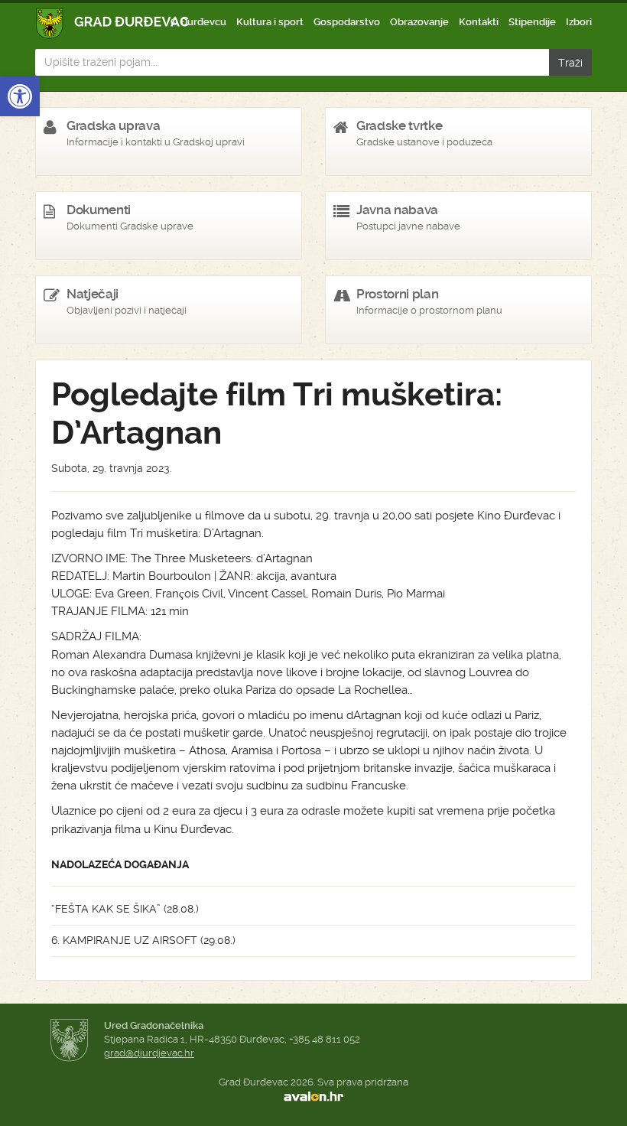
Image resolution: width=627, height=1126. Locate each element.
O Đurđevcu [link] (198, 22)
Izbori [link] (579, 22)
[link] (20, 96)
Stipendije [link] (532, 22)
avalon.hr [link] (313, 1096)
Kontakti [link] (479, 22)
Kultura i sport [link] (270, 22)
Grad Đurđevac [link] (112, 23)
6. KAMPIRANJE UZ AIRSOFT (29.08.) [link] (143, 940)
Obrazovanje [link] (419, 22)
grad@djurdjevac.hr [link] (149, 1053)
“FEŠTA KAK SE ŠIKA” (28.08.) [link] (125, 909)
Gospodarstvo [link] (347, 22)
